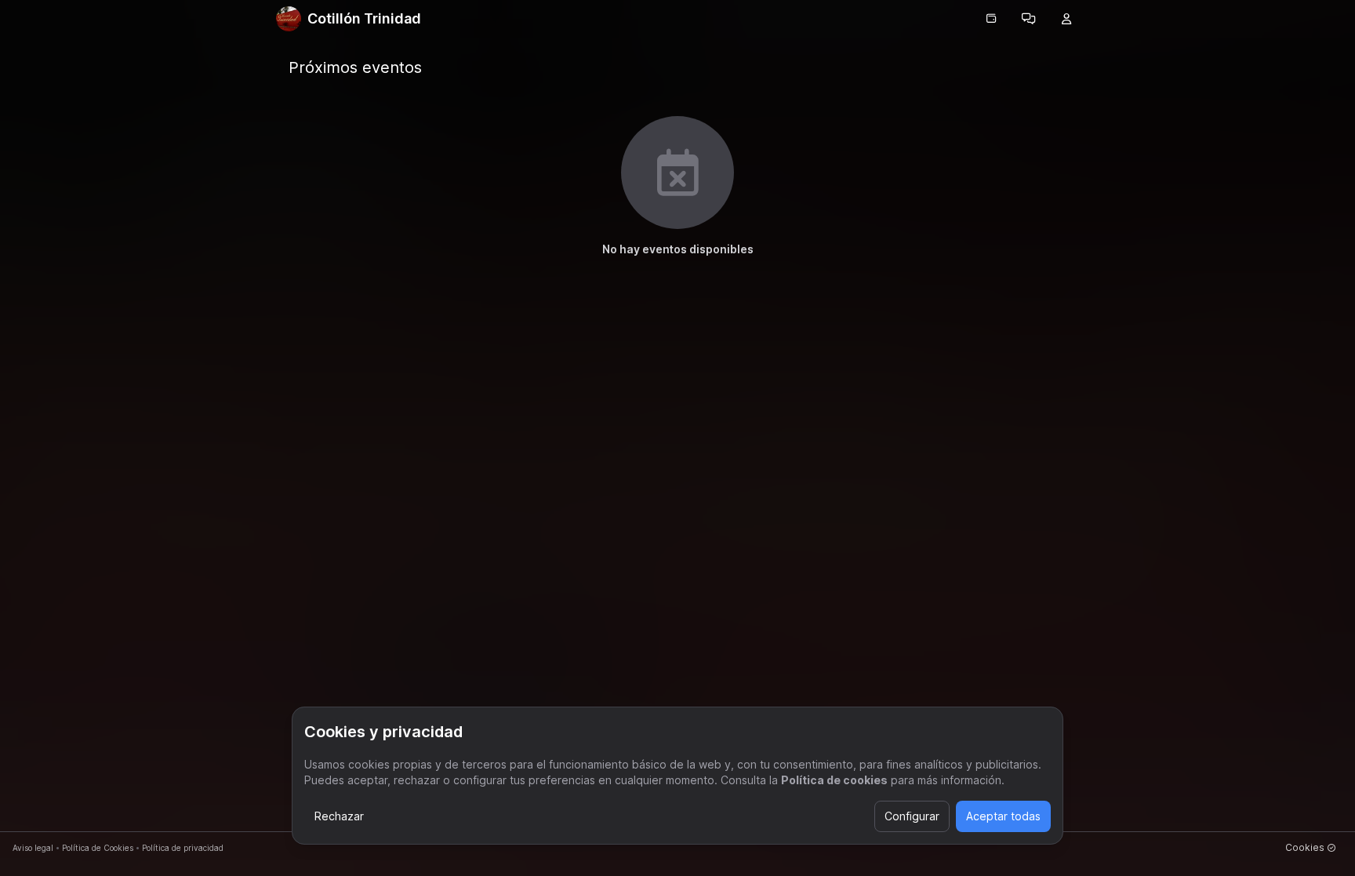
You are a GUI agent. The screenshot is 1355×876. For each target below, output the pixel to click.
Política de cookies (834, 780)
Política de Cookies (97, 847)
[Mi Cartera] (991, 18)
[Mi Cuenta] (1066, 18)
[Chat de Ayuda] (1028, 18)
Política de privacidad (182, 847)
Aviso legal (33, 847)
